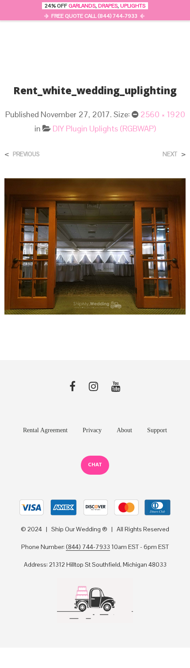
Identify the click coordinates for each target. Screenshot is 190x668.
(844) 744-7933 (88, 547)
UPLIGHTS (132, 5)
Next (170, 154)
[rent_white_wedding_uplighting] (95, 245)
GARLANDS (81, 5)
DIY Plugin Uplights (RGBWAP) (104, 128)
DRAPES (108, 5)
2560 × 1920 (162, 114)
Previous (26, 154)
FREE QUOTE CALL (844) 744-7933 (94, 15)
